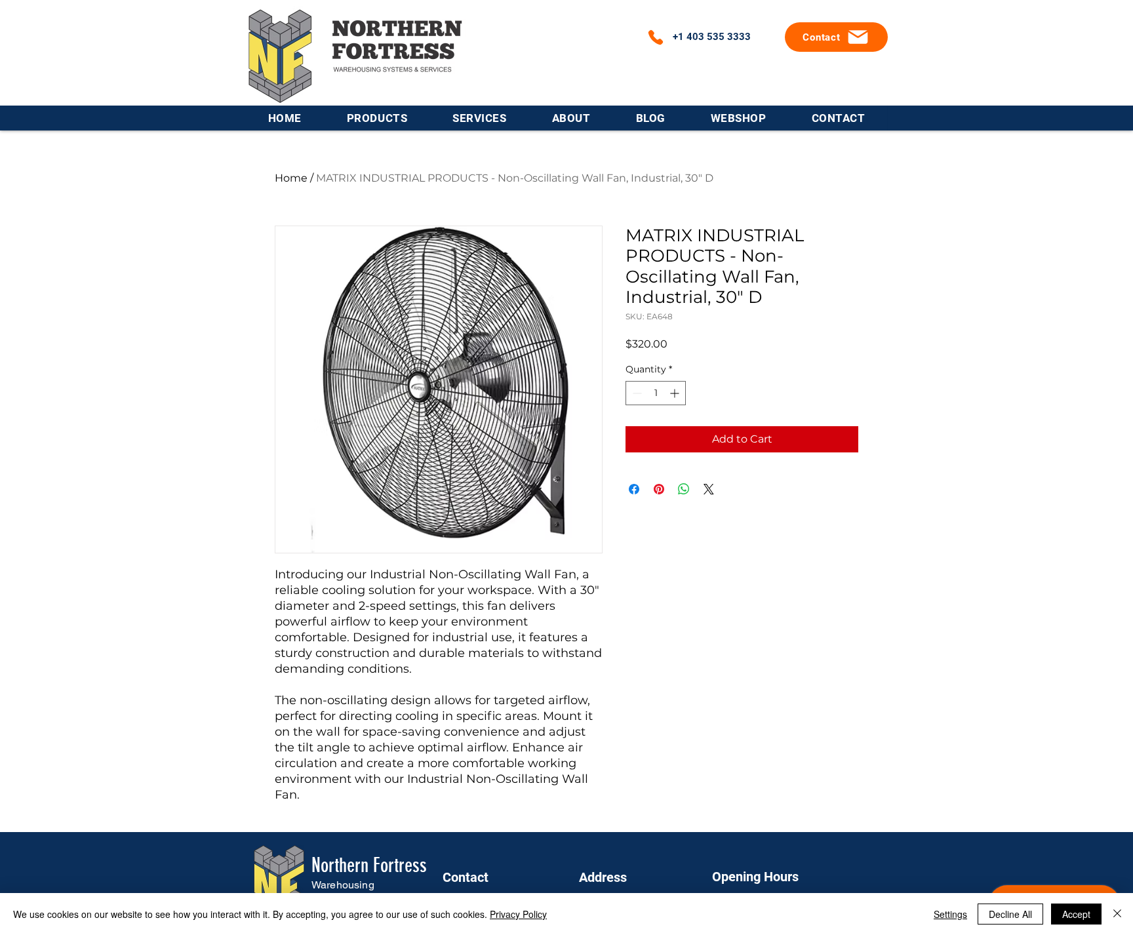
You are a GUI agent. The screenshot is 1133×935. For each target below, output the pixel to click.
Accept (1076, 914)
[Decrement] (635, 393)
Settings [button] (950, 914)
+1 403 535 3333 (712, 37)
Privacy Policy (518, 914)
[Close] (1117, 914)
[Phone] (655, 37)
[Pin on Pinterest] (659, 489)
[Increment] (675, 393)
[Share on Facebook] (634, 489)
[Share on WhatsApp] (684, 489)
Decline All (1010, 914)
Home (291, 178)
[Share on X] (709, 489)
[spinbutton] (655, 393)
